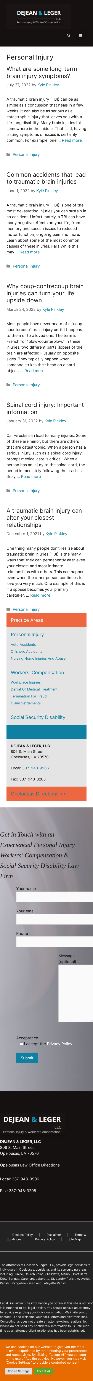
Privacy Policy (59, 1044)
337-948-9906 (35, 768)
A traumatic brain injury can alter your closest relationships (44, 517)
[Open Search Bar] (69, 35)
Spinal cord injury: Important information (45, 408)
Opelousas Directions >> (38, 794)
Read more (72, 140)
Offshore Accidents (26, 651)
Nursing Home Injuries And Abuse (38, 658)
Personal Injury (26, 154)
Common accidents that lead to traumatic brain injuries (46, 178)
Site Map (75, 1239)
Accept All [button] (43, 1371)
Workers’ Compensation (37, 672)
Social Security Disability (38, 717)
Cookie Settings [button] (18, 1371)
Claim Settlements (26, 703)
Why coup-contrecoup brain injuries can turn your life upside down (45, 293)
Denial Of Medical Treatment (34, 689)
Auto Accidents (23, 644)
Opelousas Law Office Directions (30, 1165)
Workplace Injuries (26, 682)
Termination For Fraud (29, 696)
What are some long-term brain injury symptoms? (41, 72)
